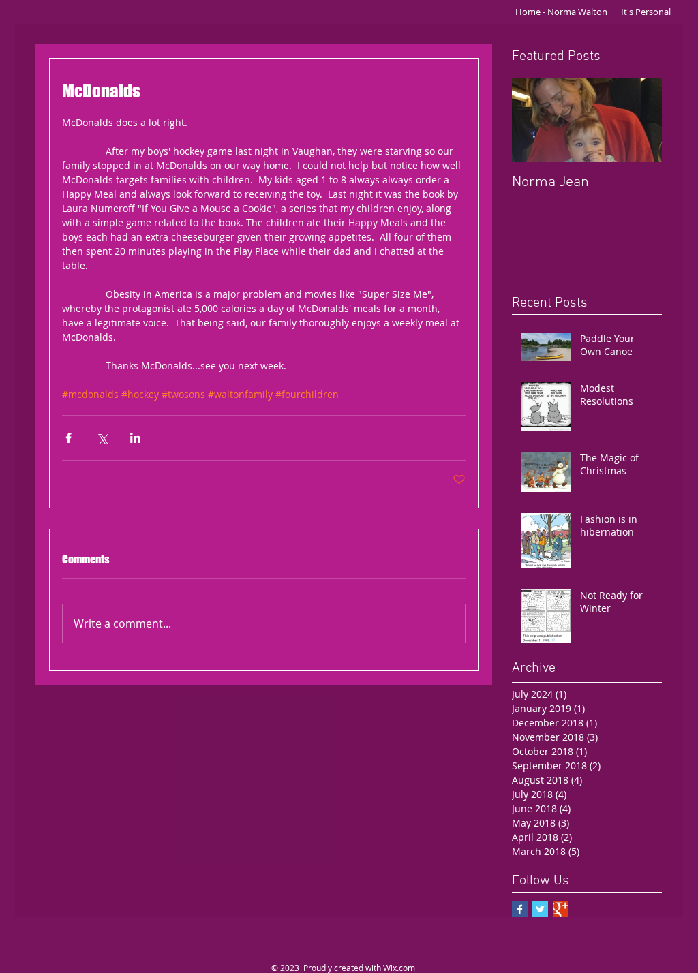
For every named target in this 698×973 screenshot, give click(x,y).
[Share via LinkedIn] (135, 437)
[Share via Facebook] (68, 437)
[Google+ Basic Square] (560, 909)
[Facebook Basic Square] (520, 909)
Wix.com (399, 967)
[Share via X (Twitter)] (101, 437)
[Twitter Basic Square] (540, 909)
